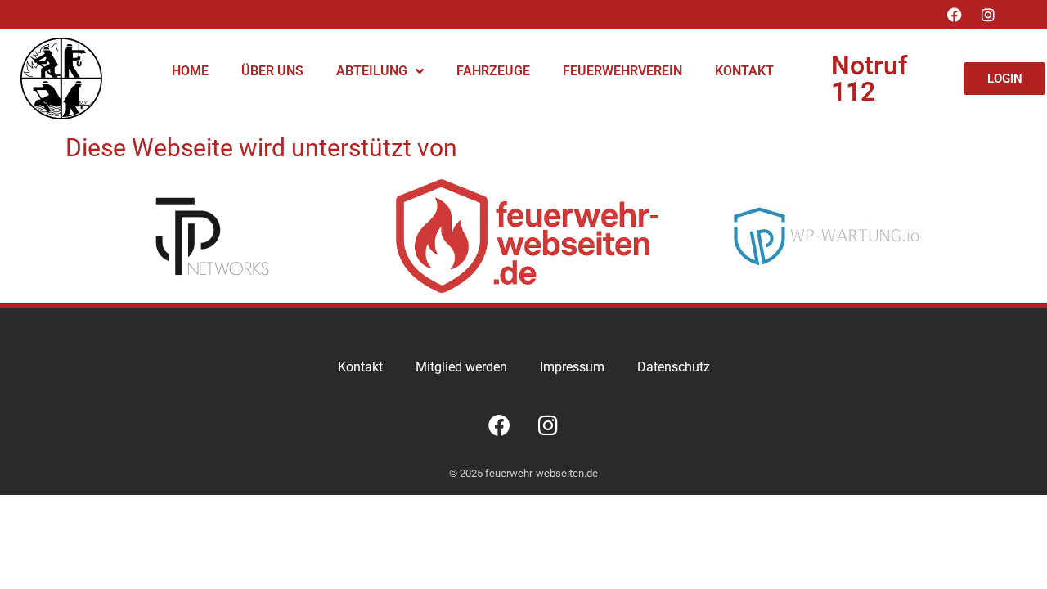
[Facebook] (954, 14)
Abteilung (371, 71)
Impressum (572, 367)
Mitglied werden (461, 367)
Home (190, 71)
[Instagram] (988, 14)
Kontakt (744, 71)
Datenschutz (673, 367)
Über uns (272, 71)
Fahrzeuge (493, 71)
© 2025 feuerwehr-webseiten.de (523, 473)
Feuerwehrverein (622, 71)
